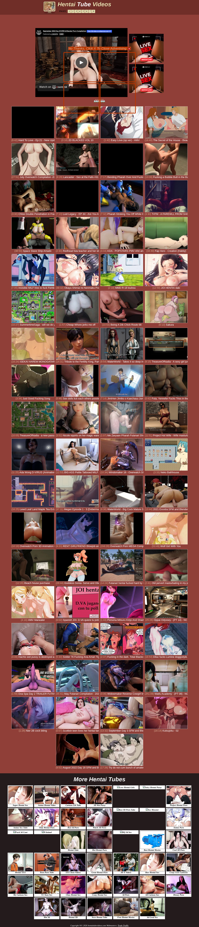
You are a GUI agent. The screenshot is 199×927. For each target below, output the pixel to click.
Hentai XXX (20, 872)
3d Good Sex (152, 917)
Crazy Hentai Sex (99, 895)
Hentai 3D (73, 917)
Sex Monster (153, 810)
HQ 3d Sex (127, 832)
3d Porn (125, 895)
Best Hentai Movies (152, 850)
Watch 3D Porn (99, 828)
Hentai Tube (73, 850)
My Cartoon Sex (20, 895)
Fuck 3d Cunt (21, 832)
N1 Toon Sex (46, 895)
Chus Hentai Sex (73, 895)
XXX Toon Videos (73, 872)
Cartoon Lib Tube (73, 805)
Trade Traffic (123, 925)
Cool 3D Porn (179, 850)
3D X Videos (126, 872)
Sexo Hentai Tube (99, 917)
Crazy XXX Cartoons (179, 872)
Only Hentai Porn (46, 828)
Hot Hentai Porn (99, 850)
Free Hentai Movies (126, 917)
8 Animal (48, 832)
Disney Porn (178, 895)
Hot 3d (47, 917)
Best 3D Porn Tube (127, 810)
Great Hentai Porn (99, 872)
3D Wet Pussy (99, 805)
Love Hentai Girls (127, 787)
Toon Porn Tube (47, 872)
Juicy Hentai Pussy (153, 787)
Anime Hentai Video (47, 805)
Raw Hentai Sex (152, 872)
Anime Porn (178, 828)
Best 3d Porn (73, 828)
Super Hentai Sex (20, 805)
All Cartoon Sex (152, 895)
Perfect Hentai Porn (178, 805)
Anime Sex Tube (20, 828)
